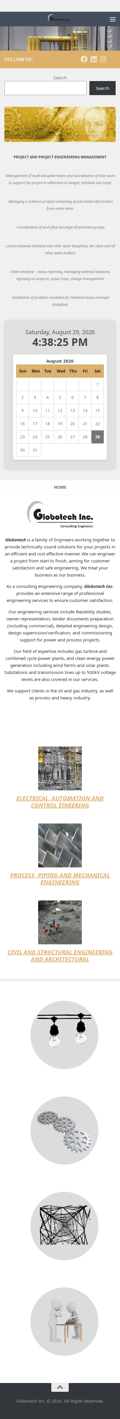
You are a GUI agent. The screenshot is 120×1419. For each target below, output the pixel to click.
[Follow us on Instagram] (102, 59)
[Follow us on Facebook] (84, 59)
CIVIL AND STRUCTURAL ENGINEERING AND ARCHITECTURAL (60, 955)
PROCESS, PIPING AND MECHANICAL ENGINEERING (60, 878)
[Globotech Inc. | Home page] (63, 19)
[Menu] (112, 19)
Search (60, 77)
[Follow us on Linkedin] (93, 59)
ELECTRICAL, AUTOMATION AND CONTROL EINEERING (60, 801)
